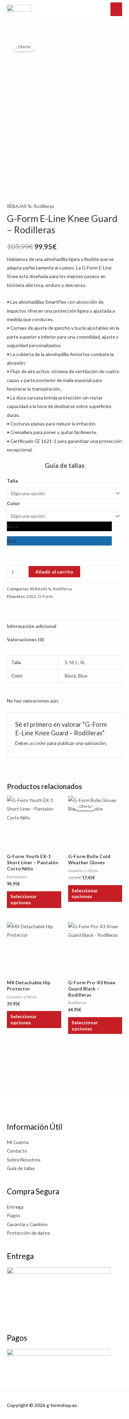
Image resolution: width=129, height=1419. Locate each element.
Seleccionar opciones (23, 899)
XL (83, 662)
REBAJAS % (19, 206)
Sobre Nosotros (24, 1159)
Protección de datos (28, 1233)
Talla (12, 481)
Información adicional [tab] (31, 626)
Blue (82, 676)
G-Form (45, 596)
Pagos (13, 1215)
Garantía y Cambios (27, 1224)
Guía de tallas (65, 465)
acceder (38, 743)
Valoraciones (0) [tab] (25, 639)
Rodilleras (44, 206)
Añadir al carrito (54, 572)
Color (13, 503)
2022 (31, 596)
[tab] (64, 648)
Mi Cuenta (18, 1142)
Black (70, 676)
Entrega (15, 1207)
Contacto (17, 1151)
